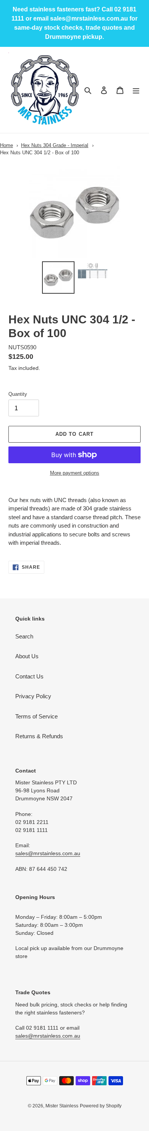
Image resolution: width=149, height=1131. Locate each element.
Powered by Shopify (100, 1106)
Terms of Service (36, 716)
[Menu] (136, 90)
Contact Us (29, 676)
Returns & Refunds (39, 736)
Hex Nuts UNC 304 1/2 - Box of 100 (39, 152)
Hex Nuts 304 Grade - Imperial (54, 145)
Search (24, 636)
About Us (27, 656)
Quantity (17, 394)
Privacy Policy (33, 696)
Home (6, 145)
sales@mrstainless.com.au (47, 853)
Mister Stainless (61, 1106)
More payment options (74, 473)
